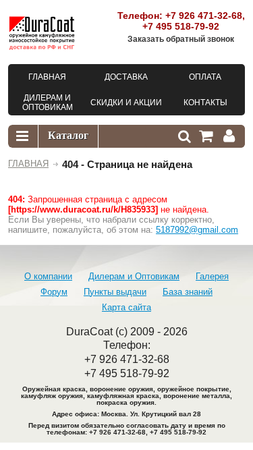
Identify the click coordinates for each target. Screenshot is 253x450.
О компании (48, 276)
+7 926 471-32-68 (203, 15)
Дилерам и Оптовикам (133, 276)
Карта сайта (126, 307)
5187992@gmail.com (197, 230)
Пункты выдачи (115, 291)
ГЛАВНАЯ (28, 164)
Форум (53, 291)
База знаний (188, 291)
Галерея (212, 276)
